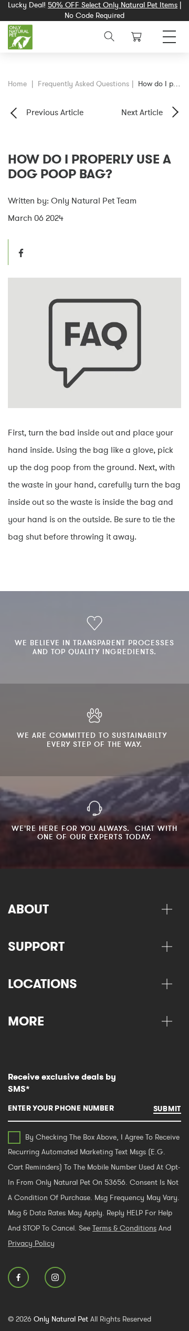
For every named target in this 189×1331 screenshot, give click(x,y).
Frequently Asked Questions (83, 83)
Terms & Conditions (124, 1228)
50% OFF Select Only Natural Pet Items (112, 4)
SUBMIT (167, 1108)
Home (17, 83)
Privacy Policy (31, 1243)
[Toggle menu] (169, 34)
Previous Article (54, 112)
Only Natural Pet (61, 1319)
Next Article (142, 112)
